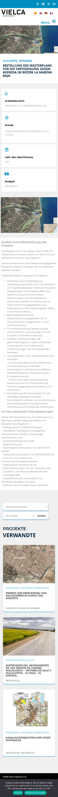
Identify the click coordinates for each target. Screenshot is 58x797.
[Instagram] (48, 4)
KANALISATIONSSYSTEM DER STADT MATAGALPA (28, 739)
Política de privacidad (35, 793)
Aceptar (18, 793)
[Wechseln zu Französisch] (51, 13)
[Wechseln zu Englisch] (40, 13)
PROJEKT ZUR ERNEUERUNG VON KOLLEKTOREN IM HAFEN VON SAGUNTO (26, 595)
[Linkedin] (43, 4)
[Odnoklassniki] (38, 4)
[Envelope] (54, 4)
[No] (53, 788)
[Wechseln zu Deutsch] (46, 13)
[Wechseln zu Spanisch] (35, 13)
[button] (54, 21)
